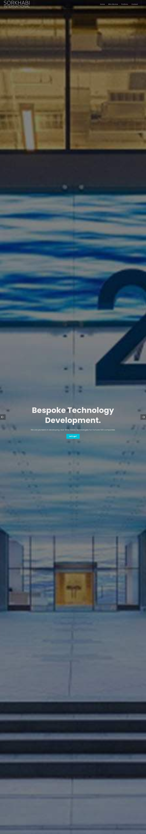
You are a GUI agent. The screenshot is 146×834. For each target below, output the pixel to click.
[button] (3, 417)
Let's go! (73, 436)
